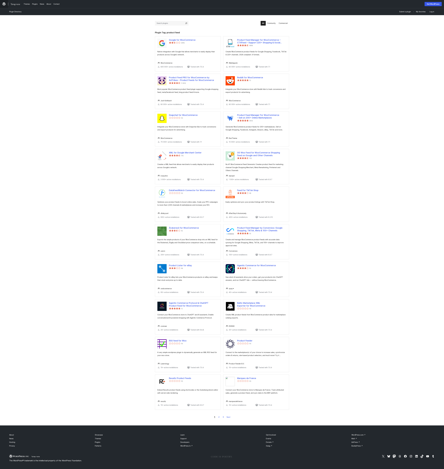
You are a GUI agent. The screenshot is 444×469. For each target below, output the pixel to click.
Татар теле (35, 456)
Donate (270, 442)
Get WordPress (433, 4)
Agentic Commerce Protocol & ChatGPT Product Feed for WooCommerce (188, 304)
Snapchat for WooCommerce (183, 115)
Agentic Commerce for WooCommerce (256, 265)
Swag (269, 446)
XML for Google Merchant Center (185, 152)
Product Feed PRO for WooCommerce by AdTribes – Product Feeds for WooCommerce (191, 78)
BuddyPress (357, 446)
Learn (182, 435)
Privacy (12, 446)
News (11, 439)
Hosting (12, 442)
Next (228, 417)
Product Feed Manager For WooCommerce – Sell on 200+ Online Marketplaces (258, 116)
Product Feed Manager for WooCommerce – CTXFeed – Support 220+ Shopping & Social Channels (259, 41)
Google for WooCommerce (182, 40)
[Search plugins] (186, 23)
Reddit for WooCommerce (250, 77)
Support (183, 439)
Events (268, 439)
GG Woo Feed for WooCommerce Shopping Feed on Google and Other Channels (258, 153)
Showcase (99, 435)
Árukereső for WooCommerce (184, 228)
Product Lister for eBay (180, 265)
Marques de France (246, 378)
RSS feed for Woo (178, 340)
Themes (98, 439)
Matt (354, 439)
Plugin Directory (15, 12)
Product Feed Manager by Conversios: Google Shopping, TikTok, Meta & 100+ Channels (259, 229)
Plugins (97, 442)
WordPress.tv (186, 446)
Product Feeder (244, 340)
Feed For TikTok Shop (247, 190)
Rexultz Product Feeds (180, 378)
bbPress (356, 442)
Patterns (98, 446)
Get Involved (271, 435)
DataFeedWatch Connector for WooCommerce (192, 190)
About (11, 435)
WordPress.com (358, 435)
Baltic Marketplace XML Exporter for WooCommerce (251, 304)
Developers (184, 442)
